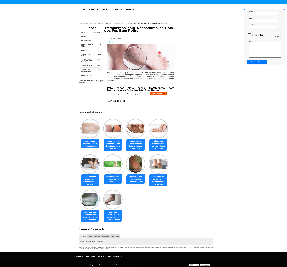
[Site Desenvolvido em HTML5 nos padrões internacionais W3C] (194, 265)
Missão (105, 9)
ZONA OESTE (106, 236)
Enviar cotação (256, 62)
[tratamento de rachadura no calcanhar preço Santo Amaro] (158, 164)
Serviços (117, 9)
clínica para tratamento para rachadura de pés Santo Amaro (158, 144)
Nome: (251, 11)
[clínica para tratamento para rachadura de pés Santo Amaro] (158, 128)
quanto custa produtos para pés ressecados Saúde (90, 143)
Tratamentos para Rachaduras (91, 70)
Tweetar (111, 42)
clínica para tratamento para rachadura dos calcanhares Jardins (113, 215)
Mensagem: (251, 41)
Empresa (93, 9)
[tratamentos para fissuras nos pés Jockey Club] (113, 164)
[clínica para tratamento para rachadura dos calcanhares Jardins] (113, 199)
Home (83, 9)
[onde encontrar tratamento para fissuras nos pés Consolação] (135, 128)
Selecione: (83, 236)
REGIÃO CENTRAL (94, 236)
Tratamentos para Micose (91, 60)
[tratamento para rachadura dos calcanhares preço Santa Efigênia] (90, 199)
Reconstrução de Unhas (91, 45)
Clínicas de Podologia (90, 32)
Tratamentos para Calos (91, 55)
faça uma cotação (158, 94)
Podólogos (86, 40)
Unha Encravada (88, 75)
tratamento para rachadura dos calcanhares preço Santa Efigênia (90, 215)
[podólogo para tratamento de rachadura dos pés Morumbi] (90, 164)
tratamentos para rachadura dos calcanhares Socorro (136, 179)
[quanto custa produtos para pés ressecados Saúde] (90, 128)
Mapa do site (117, 256)
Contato (129, 9)
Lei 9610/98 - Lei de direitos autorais (98, 248)
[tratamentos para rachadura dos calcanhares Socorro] (135, 164)
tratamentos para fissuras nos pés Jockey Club (112, 179)
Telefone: (251, 25)
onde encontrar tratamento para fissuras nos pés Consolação (135, 144)
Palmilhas (85, 36)
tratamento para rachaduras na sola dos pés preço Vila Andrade (112, 144)
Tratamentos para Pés (90, 65)
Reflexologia (87, 50)
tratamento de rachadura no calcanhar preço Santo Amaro (158, 180)
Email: (251, 18)
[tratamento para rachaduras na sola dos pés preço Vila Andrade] (113, 128)
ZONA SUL (115, 236)
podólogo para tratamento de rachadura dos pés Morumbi (90, 180)
